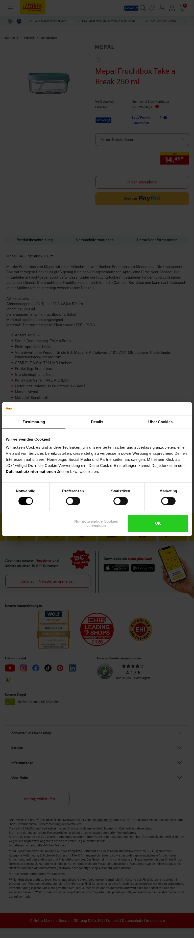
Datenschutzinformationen (31, 471)
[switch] (73, 501)
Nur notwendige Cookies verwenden (96, 523)
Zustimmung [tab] (33, 422)
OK (158, 523)
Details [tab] (97, 422)
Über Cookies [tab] (160, 422)
